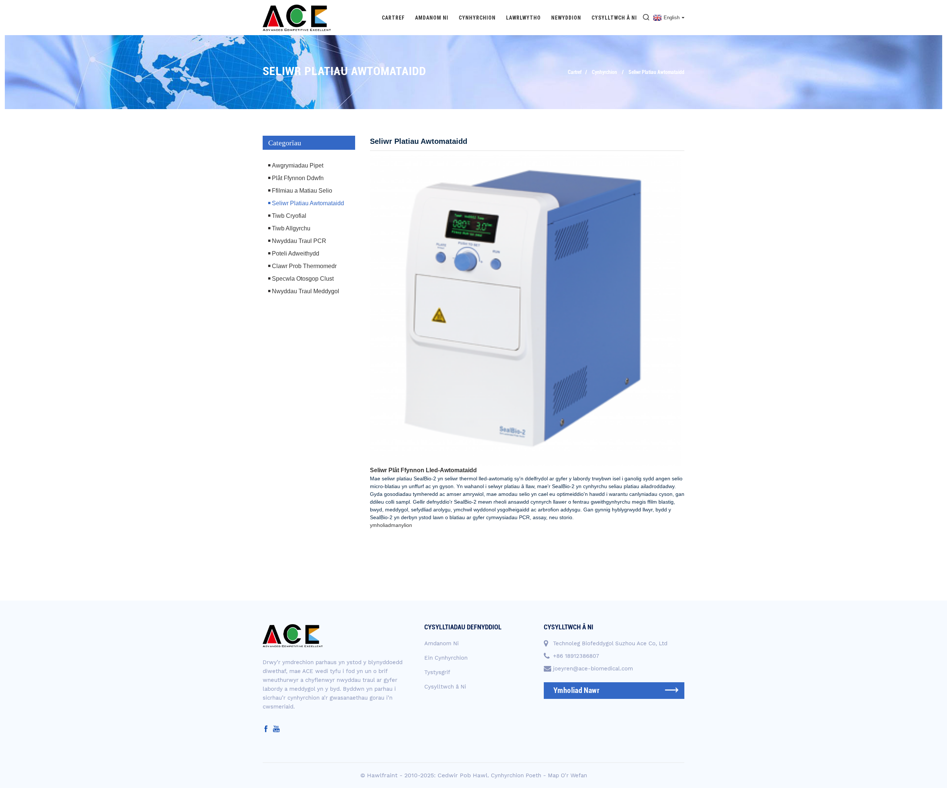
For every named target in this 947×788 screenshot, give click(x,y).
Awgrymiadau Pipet (297, 165)
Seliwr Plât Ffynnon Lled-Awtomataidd (423, 470)
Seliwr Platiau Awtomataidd (656, 72)
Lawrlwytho (523, 18)
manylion (401, 525)
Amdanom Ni (431, 18)
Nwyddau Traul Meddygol (305, 291)
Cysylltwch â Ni (614, 18)
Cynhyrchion (477, 18)
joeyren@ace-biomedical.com (593, 668)
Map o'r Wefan (567, 775)
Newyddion (566, 18)
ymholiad (380, 525)
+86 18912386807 (576, 656)
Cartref (393, 18)
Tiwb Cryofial (289, 216)
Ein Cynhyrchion (446, 658)
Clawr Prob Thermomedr (304, 266)
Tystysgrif (437, 672)
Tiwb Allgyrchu (291, 228)
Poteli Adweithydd (295, 253)
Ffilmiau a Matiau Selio (302, 190)
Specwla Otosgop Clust (303, 278)
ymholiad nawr (576, 690)
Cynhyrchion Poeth (516, 775)
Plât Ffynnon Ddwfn (298, 178)
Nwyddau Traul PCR (299, 241)
